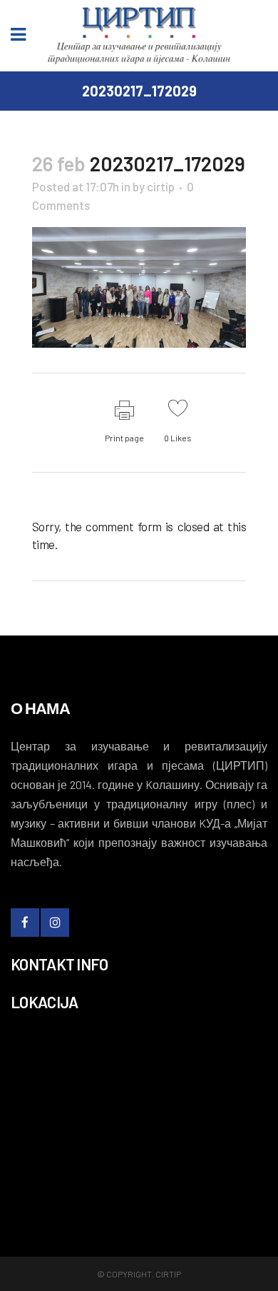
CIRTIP (168, 1274)
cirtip (161, 186)
